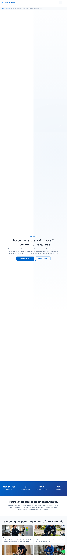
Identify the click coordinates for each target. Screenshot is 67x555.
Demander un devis (25, 258)
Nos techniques (42, 258)
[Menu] (64, 2)
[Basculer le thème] (60, 2)
